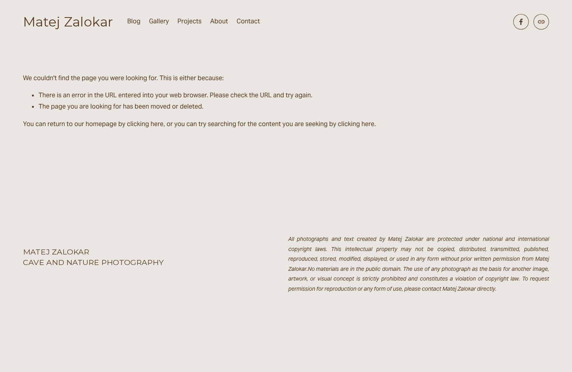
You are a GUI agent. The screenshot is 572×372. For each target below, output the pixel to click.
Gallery (159, 21)
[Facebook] (521, 22)
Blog (133, 21)
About (219, 21)
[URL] (541, 22)
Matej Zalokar (68, 22)
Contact (248, 21)
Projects (189, 21)
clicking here (145, 124)
